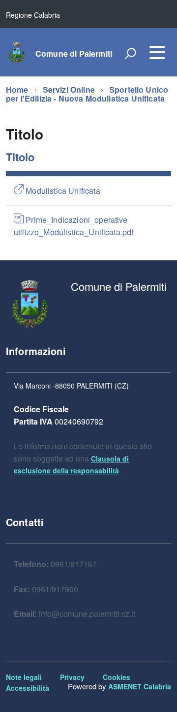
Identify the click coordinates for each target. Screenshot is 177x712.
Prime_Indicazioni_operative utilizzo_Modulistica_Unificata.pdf (73, 226)
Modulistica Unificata (62, 190)
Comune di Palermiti (73, 54)
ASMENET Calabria (139, 686)
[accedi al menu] (157, 52)
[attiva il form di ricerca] (130, 53)
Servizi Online (69, 89)
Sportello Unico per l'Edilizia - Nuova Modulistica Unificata (87, 94)
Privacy (72, 677)
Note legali (24, 677)
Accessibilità (27, 688)
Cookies (116, 677)
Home (17, 89)
